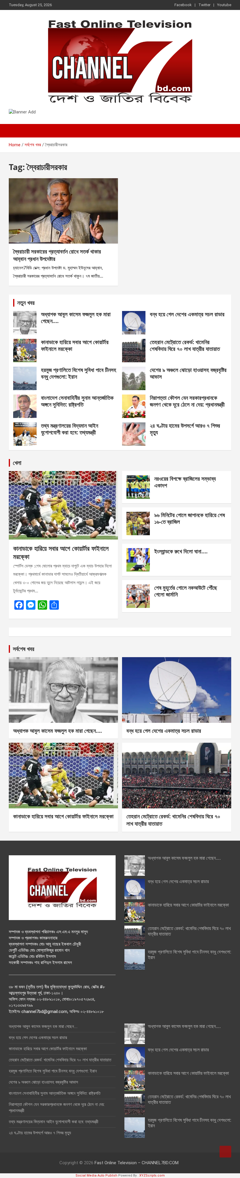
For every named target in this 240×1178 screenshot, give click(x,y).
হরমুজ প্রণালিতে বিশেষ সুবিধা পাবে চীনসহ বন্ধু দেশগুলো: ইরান (78, 373)
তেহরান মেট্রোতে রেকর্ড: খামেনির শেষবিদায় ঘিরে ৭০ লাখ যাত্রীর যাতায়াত (185, 345)
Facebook (183, 5)
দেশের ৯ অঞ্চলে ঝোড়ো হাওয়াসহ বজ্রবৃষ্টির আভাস (188, 373)
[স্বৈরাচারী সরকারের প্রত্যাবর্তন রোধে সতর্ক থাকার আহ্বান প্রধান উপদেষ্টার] (63, 211)
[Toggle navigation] (16, 130)
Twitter (204, 5)
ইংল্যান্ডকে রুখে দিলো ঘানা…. (181, 551)
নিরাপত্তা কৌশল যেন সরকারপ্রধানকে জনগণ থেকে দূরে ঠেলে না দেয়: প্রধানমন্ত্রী (187, 401)
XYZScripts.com (152, 1175)
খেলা (17, 463)
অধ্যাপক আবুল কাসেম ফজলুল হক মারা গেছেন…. (76, 317)
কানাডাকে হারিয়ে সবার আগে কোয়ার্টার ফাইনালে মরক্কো (75, 345)
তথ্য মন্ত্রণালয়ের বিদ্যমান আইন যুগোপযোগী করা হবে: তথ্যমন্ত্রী (69, 429)
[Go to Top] (225, 1151)
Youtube (224, 5)
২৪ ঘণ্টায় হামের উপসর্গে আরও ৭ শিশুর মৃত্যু (185, 429)
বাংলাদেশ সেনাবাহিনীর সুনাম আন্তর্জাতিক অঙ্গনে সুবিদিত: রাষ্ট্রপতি (77, 401)
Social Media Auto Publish (96, 1175)
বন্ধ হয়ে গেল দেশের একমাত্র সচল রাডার (187, 314)
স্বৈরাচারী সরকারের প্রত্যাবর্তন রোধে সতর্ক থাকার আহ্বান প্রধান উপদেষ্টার (57, 255)
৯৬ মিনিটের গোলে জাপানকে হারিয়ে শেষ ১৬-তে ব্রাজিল (189, 518)
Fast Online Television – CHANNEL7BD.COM (137, 1162)
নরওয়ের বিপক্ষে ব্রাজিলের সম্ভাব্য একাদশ (185, 482)
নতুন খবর (26, 303)
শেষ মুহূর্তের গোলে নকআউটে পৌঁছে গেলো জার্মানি (185, 591)
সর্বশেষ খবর (23, 649)
